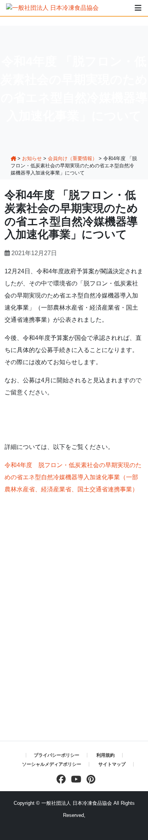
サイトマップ (112, 764)
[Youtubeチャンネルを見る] (74, 779)
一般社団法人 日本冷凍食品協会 (76, 803)
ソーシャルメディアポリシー (51, 764)
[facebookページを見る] (59, 779)
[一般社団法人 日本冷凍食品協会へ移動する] (13, 158)
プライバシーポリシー (56, 755)
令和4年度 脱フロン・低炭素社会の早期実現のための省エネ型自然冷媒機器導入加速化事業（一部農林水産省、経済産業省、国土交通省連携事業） (73, 477)
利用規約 (105, 755)
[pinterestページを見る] (89, 779)
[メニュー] (138, 8)
